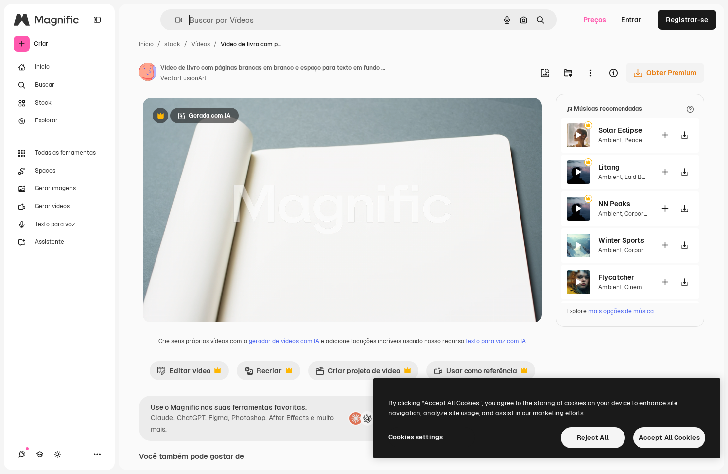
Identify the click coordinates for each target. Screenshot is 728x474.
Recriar (263, 373)
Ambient (610, 140)
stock (172, 44)
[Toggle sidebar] (97, 20)
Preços (594, 19)
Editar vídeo (183, 373)
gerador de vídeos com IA (284, 341)
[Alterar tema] (57, 454)
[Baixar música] (684, 135)
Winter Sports (621, 240)
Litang (609, 167)
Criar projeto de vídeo (357, 373)
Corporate (638, 214)
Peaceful (637, 140)
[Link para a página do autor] (147, 73)
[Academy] (40, 454)
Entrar (631, 19)
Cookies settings (415, 437)
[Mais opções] (590, 73)
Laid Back (638, 177)
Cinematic (638, 287)
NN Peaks (614, 203)
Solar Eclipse (620, 130)
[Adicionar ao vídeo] (665, 135)
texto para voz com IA (496, 341)
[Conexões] (22, 454)
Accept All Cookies (669, 437)
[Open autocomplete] (174, 20)
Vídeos (200, 44)
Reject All (593, 437)
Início (146, 44)
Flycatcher (616, 277)
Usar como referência (475, 373)
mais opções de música (621, 311)
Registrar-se (687, 19)
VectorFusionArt (183, 78)
